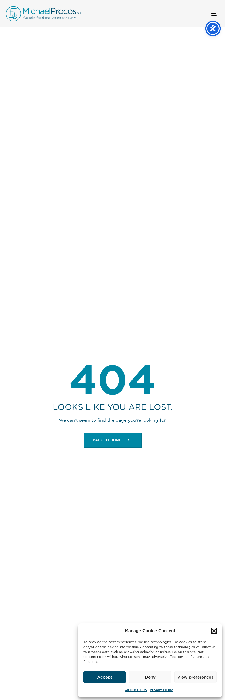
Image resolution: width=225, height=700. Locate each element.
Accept (104, 677)
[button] (214, 631)
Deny (150, 677)
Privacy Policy (161, 690)
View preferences (195, 677)
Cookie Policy (136, 690)
